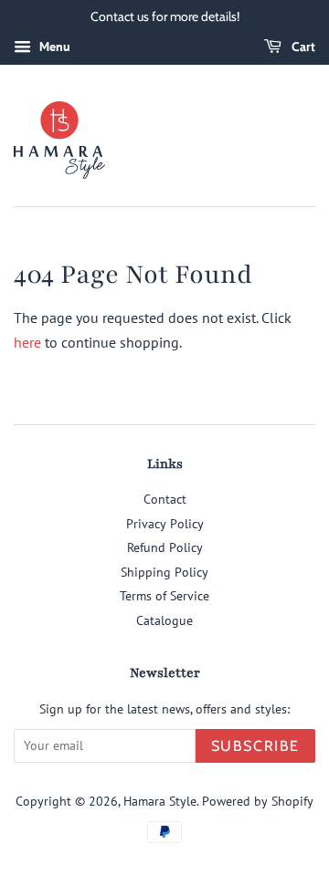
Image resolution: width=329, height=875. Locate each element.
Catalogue (164, 620)
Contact (164, 499)
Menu (53, 46)
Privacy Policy (165, 524)
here (27, 342)
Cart (302, 46)
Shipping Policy (164, 572)
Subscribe (255, 746)
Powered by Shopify (257, 801)
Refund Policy (165, 547)
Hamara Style (159, 801)
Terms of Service (164, 596)
